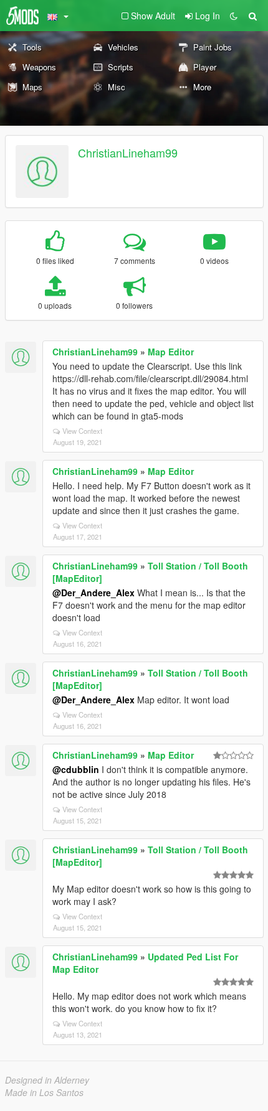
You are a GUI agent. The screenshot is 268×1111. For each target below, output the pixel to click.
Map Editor (171, 351)
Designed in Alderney (47, 1080)
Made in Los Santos (44, 1092)
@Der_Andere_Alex (93, 592)
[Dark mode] (233, 15)
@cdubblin (75, 769)
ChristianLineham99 (128, 152)
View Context (82, 431)
